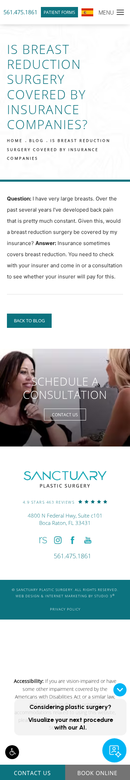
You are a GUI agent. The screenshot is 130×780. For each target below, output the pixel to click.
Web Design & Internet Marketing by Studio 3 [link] (65, 595)
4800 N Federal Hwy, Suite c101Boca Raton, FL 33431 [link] (65, 519)
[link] (65, 502)
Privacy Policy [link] (65, 609)
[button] (12, 752)
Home (15, 140)
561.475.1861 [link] (20, 12)
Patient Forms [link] (59, 12)
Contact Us (65, 414)
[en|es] (87, 12)
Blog (36, 140)
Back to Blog (29, 320)
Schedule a (65, 388)
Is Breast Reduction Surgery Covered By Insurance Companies (58, 149)
